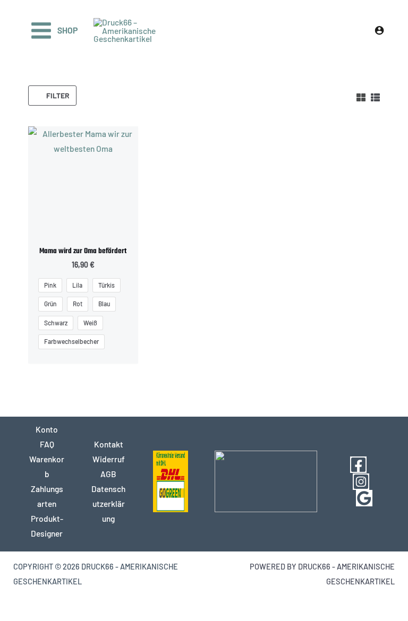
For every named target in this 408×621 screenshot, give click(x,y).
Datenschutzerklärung (108, 503)
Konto (47, 429)
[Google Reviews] (364, 498)
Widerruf (108, 459)
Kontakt (108, 444)
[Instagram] (361, 481)
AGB (108, 474)
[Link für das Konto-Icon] (379, 30)
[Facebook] (358, 464)
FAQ (47, 444)
